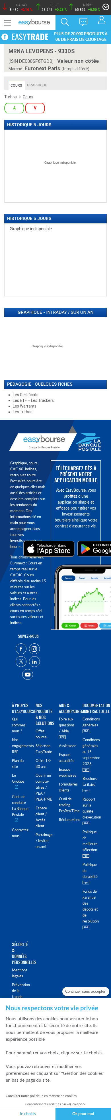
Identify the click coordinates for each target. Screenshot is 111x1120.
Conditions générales (91, 722)
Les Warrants (24, 406)
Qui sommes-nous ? (19, 725)
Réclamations (67, 820)
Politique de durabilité (90, 871)
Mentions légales (19, 973)
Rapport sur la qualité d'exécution (91, 808)
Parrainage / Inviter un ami (44, 841)
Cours (16, 85)
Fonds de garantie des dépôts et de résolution (91, 906)
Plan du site (18, 764)
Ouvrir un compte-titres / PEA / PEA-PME (44, 787)
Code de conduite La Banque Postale (20, 806)
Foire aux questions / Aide (67, 725)
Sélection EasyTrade (44, 749)
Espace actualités (66, 758)
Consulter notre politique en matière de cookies (41, 1096)
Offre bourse (41, 734)
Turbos (10, 97)
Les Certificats (25, 394)
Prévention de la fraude (20, 991)
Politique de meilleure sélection (90, 841)
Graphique (37, 85)
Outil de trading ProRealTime (67, 805)
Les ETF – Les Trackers (33, 400)
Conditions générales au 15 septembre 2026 (91, 752)
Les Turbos (22, 412)
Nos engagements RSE (20, 746)
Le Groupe (18, 779)
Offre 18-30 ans (43, 764)
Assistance (67, 746)
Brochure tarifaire (90, 782)
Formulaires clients (67, 787)
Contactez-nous (20, 833)
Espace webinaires (67, 773)
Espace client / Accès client (41, 817)
